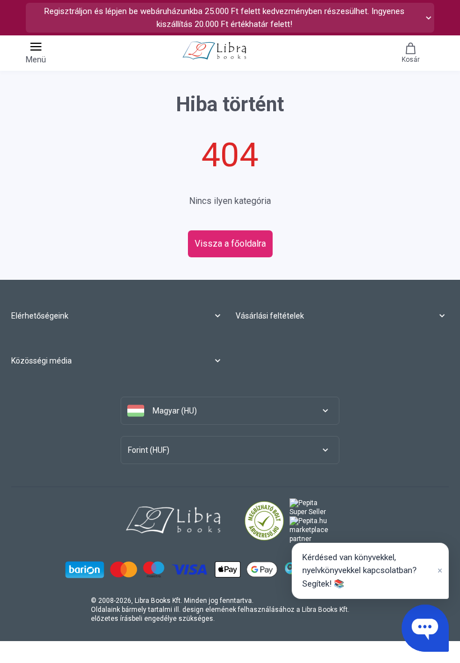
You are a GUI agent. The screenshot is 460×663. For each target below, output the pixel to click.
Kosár (411, 59)
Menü (36, 60)
